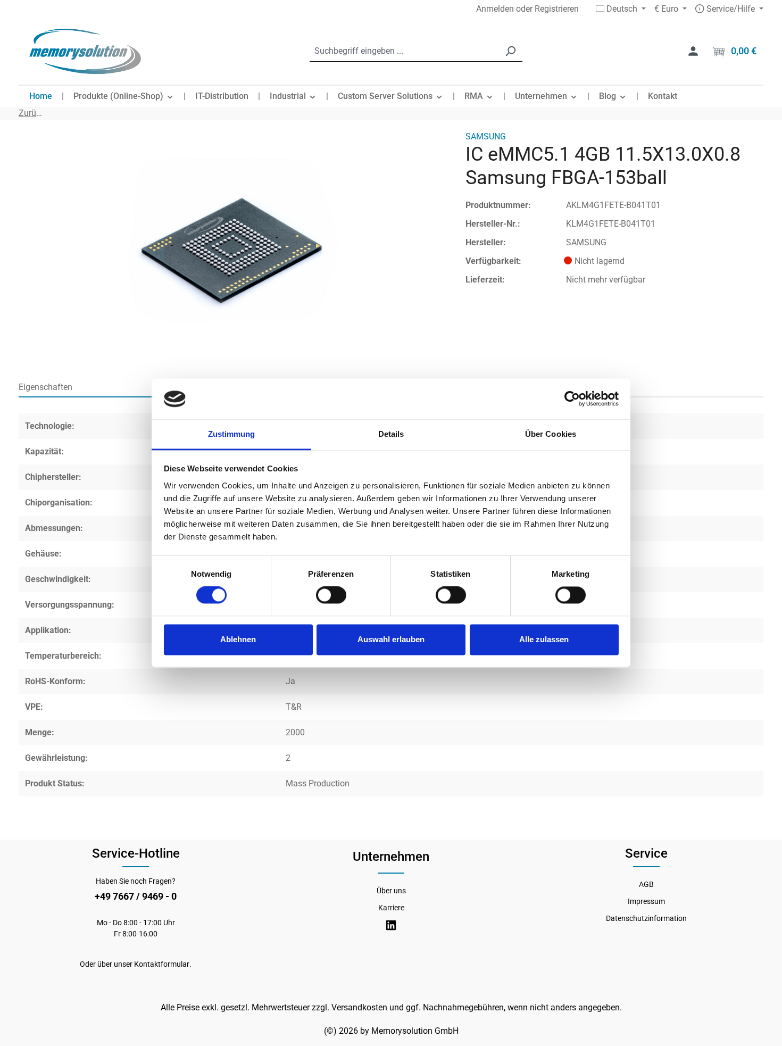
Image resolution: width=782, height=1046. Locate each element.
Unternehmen (391, 856)
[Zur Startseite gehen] (85, 51)
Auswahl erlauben (391, 639)
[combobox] (404, 51)
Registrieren (557, 9)
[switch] (331, 595)
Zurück (31, 113)
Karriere (391, 907)
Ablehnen (238, 639)
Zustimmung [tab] (231, 433)
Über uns (391, 890)
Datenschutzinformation (646, 918)
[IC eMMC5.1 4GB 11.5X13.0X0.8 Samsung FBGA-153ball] (231, 244)
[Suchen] (510, 51)
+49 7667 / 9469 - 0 (136, 896)
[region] (231, 244)
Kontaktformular (161, 964)
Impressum (646, 901)
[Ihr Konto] (693, 51)
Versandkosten (359, 1007)
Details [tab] (391, 433)
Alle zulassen (544, 639)
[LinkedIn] (391, 925)
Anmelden (495, 9)
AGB (646, 884)
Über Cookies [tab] (550, 433)
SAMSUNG (485, 136)
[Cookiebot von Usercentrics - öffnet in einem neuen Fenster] (572, 399)
